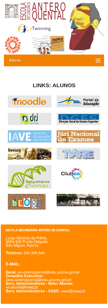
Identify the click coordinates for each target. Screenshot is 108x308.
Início (17, 60)
